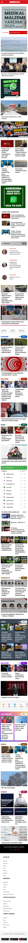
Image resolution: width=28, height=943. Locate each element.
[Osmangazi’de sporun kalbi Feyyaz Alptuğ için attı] (14, 452)
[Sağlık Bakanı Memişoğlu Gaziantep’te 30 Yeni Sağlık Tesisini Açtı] (20, 811)
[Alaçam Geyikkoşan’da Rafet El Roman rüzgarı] (20, 668)
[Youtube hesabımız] (18, 849)
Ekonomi (5, 863)
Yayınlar (5, 903)
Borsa (4, 889)
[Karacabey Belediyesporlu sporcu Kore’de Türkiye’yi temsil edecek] (20, 430)
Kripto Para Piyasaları (8, 894)
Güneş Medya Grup (20, 934)
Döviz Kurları (6, 892)
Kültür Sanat (6, 925)
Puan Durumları (7, 901)
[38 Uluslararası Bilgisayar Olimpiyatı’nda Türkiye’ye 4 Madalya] (7, 583)
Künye (4, 887)
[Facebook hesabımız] (10, 849)
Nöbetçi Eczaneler (7, 908)
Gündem (5, 861)
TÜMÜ (24, 243)
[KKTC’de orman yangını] (14, 778)
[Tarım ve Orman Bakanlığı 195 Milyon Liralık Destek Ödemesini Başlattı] (20, 342)
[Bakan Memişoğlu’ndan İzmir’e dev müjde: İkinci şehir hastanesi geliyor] (14, 409)
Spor (4, 868)
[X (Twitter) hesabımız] (13, 849)
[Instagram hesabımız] (15, 849)
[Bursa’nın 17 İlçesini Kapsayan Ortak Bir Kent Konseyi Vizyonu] (14, 64)
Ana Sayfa (5, 882)
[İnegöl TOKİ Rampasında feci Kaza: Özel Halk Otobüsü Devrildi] (7, 647)
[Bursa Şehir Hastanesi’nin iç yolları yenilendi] (14, 107)
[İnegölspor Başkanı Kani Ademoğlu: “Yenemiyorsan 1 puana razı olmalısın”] (6, 518)
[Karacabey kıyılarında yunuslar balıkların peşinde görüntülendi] (14, 44)
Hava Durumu (6, 911)
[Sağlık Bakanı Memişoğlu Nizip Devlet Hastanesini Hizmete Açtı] (7, 811)
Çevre (4, 920)
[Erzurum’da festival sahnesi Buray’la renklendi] (7, 668)
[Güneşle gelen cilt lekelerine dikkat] (14, 833)
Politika (5, 870)
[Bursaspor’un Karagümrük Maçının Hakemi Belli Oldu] (20, 559)
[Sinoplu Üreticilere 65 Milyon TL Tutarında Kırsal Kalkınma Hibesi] (7, 342)
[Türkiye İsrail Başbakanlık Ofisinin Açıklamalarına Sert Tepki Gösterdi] (6, 218)
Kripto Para (6, 906)
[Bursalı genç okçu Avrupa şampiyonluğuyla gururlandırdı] (7, 430)
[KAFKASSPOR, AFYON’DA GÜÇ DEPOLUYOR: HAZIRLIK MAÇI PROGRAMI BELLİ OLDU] (20, 539)
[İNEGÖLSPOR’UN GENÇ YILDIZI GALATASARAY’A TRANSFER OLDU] (7, 539)
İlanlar (4, 866)
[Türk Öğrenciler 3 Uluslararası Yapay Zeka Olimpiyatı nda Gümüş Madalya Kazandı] (20, 583)
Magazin (5, 873)
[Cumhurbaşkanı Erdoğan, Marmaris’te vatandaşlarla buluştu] (20, 384)
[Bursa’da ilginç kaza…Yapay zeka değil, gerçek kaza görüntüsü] (20, 647)
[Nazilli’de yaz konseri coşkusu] (14, 688)
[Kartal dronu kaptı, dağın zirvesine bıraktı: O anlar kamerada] (20, 719)
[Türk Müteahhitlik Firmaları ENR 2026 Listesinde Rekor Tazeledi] (14, 364)
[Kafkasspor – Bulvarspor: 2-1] (6, 525)
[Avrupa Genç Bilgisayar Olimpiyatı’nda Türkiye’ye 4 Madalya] (14, 605)
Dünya (4, 875)
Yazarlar (5, 884)
